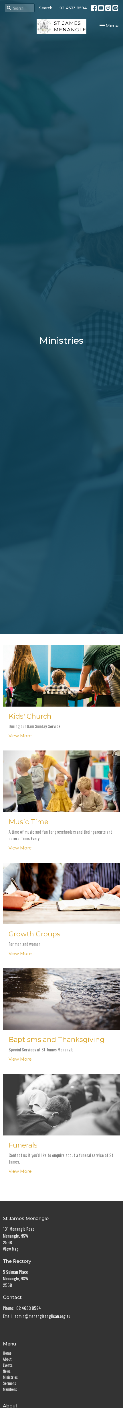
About (7, 1359)
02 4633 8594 (73, 7)
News (7, 1371)
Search (45, 7)
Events (8, 1365)
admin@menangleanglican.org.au (42, 1316)
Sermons (9, 1383)
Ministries (10, 1377)
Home (7, 1353)
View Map (11, 1249)
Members (10, 1389)
